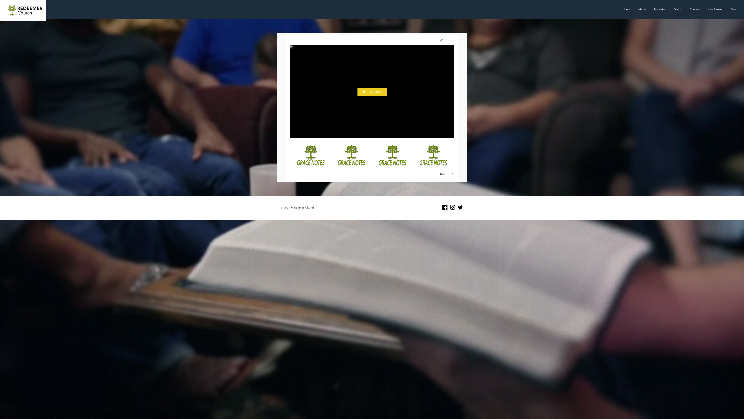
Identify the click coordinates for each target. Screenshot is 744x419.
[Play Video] (311, 155)
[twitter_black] (460, 207)
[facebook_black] (445, 207)
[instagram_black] (453, 207)
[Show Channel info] (450, 40)
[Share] (441, 40)
